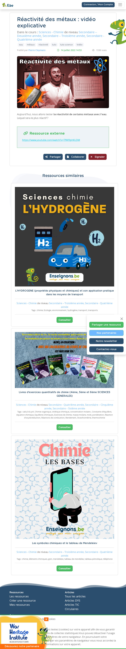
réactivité (43, 44)
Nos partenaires (106, 333)
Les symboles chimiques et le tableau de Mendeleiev (64, 543)
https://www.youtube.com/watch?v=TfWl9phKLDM (51, 140)
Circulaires (72, 609)
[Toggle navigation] (120, 5)
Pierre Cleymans (36, 50)
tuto (54, 44)
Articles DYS (72, 600)
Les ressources (19, 596)
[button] (75, 157)
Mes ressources (20, 604)
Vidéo (79, 44)
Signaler (99, 157)
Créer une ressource (23, 600)
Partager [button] (55, 157)
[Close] (122, 319)
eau (21, 44)
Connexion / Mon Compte (98, 5)
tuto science (66, 44)
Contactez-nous (106, 349)
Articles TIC (72, 604)
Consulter (65, 320)
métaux (31, 44)
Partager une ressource (106, 325)
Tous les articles (75, 596)
